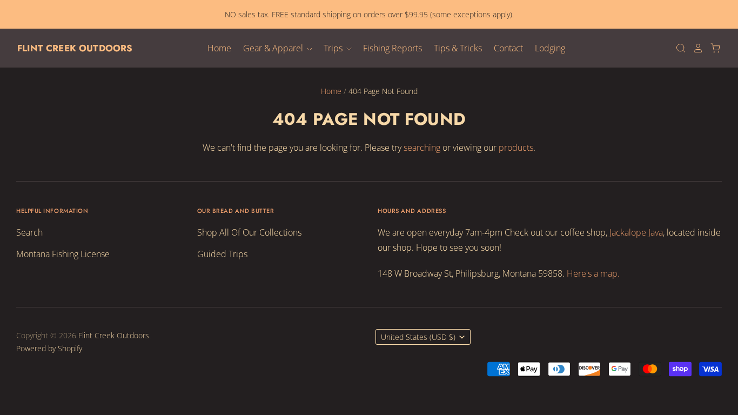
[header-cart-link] (712, 48)
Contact (508, 48)
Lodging (550, 48)
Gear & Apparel (274, 48)
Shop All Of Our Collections (249, 232)
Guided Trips (222, 254)
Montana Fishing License (63, 254)
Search (29, 232)
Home (219, 48)
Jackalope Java (636, 232)
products (516, 147)
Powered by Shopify (49, 348)
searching (422, 147)
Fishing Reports (392, 48)
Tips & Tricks (458, 48)
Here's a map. (593, 273)
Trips (334, 48)
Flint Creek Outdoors (74, 48)
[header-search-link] (677, 48)
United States (418, 337)
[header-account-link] (694, 48)
